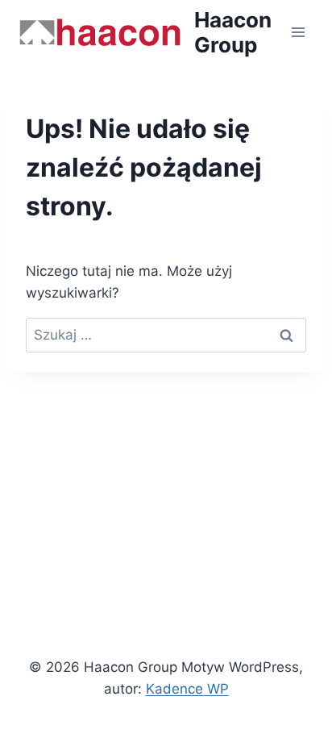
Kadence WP (187, 689)
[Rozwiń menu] (298, 31)
